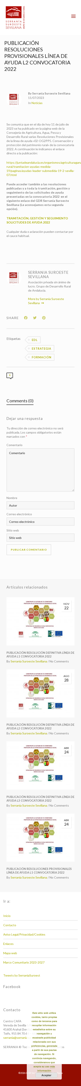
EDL (35, 340)
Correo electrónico (19, 514)
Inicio (7, 916)
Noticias (37, 103)
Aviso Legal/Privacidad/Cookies (24, 934)
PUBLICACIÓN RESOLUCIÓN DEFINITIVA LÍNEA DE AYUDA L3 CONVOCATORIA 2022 (40, 798)
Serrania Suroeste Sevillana (29, 661)
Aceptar (46, 1075)
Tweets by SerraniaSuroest (21, 975)
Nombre (11, 498)
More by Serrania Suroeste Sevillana (46, 301)
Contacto (9, 925)
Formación (41, 357)
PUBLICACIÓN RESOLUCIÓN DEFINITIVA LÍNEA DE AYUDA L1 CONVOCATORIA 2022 (40, 654)
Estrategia (41, 348)
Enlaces (8, 944)
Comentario (14, 445)
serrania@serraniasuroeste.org (24, 1037)
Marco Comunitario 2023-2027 (23, 962)
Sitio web (12, 530)
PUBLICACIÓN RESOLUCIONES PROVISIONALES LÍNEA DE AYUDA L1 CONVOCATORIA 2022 (39, 870)
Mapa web (10, 953)
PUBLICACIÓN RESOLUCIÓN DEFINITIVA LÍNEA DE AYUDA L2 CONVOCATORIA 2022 (40, 726)
